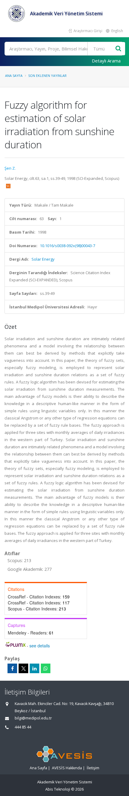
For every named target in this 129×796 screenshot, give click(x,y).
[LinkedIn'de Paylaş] (34, 668)
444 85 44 (23, 727)
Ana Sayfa (13, 75)
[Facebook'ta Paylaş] (12, 668)
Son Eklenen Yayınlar (47, 75)
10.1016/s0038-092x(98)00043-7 (67, 245)
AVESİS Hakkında (67, 767)
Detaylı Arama (106, 61)
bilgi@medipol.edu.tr (33, 718)
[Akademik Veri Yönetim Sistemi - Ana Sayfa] (17, 13)
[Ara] (118, 49)
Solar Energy (43, 259)
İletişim (93, 767)
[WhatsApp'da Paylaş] (45, 668)
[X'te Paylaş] (23, 668)
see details (39, 646)
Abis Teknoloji (57, 789)
